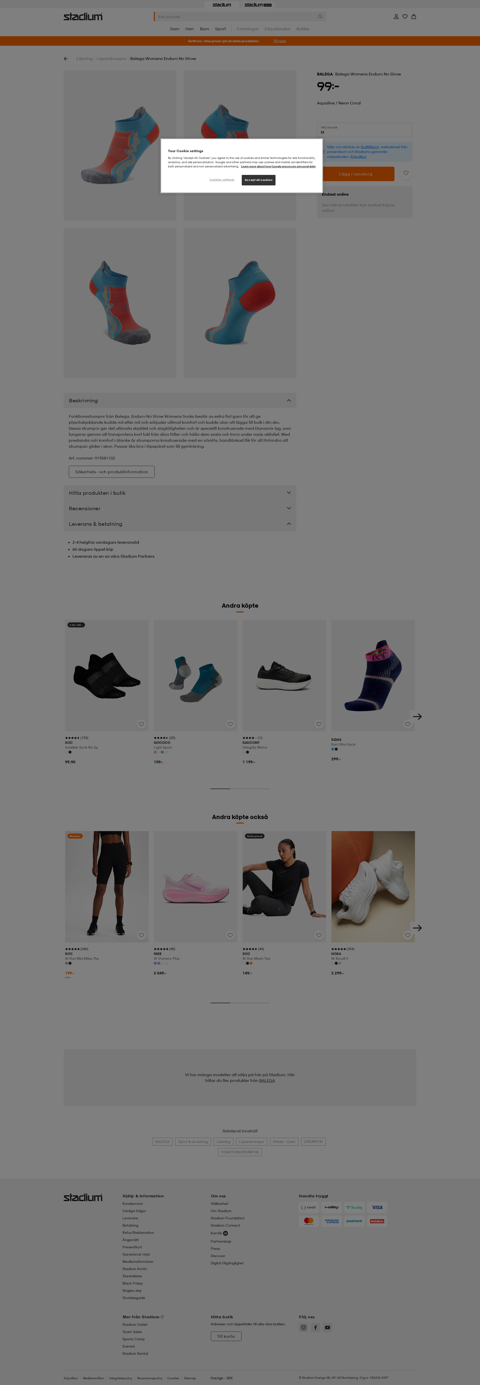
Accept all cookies (258, 180)
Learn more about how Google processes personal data (278, 166)
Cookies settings (222, 179)
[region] (241, 165)
